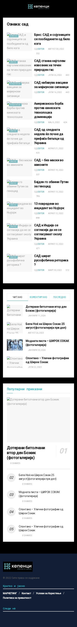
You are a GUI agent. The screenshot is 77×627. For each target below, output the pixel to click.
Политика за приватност (17, 598)
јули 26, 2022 (55, 75)
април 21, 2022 (55, 148)
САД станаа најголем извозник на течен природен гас (49, 65)
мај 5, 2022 (54, 122)
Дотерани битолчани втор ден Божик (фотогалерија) (26, 452)
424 (65, 122)
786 (38, 196)
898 (38, 218)
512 (67, 270)
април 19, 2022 (55, 170)
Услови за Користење (48, 593)
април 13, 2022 (55, 192)
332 (38, 53)
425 (38, 153)
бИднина (15, 84)
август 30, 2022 (56, 49)
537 (38, 175)
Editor (41, 49)
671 (38, 248)
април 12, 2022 (55, 213)
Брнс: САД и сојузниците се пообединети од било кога (52, 39)
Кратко (13, 36)
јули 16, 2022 (55, 92)
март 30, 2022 (55, 270)
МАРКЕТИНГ (10, 593)
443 (67, 75)
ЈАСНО (13, 62)
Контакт (26, 593)
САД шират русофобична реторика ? (51, 260)
